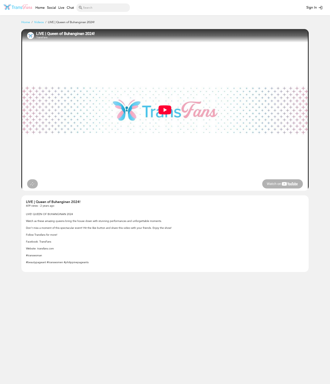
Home (25, 22)
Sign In (311, 7)
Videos (39, 22)
